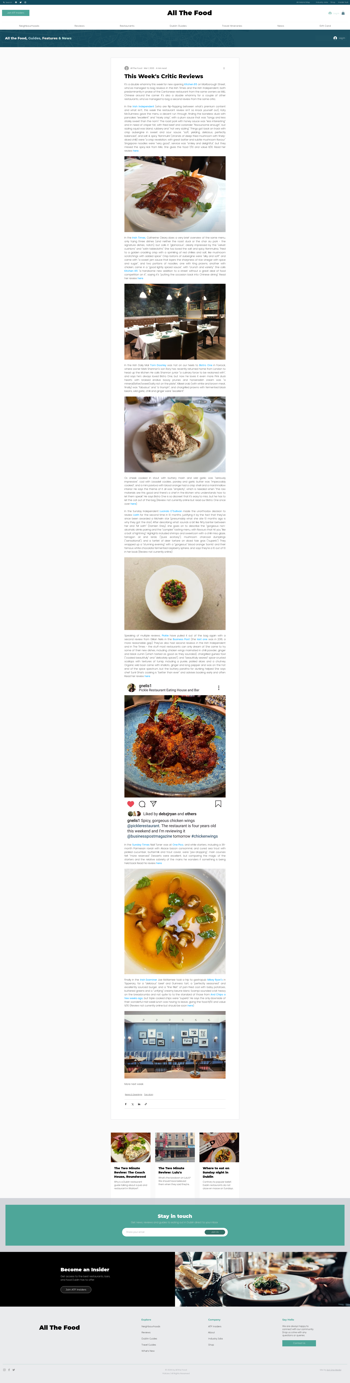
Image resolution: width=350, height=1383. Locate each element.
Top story (148, 1094)
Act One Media (334, 1370)
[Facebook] (16, 2)
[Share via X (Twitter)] (132, 1104)
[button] (7, 2)
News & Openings (133, 1094)
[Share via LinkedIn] (139, 1104)
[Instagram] (25, 2)
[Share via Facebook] (125, 1104)
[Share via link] (146, 1104)
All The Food (189, 13)
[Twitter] (21, 2)
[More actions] (224, 68)
